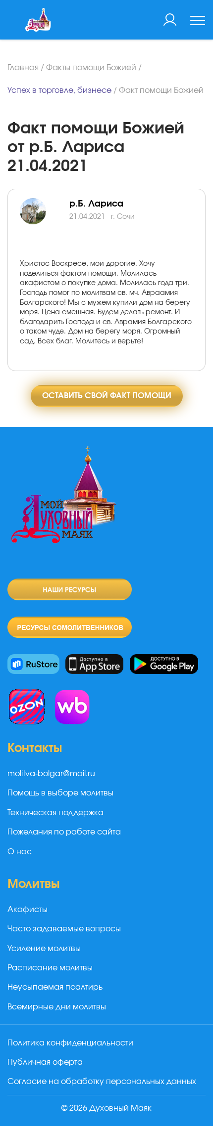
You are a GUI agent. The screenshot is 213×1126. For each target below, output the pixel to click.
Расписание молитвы (50, 968)
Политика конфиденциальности (70, 1043)
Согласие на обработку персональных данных (101, 1081)
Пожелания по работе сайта (64, 832)
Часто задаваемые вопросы (64, 929)
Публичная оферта (45, 1062)
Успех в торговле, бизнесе (59, 90)
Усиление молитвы (44, 949)
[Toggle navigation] (198, 21)
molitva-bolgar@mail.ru (51, 774)
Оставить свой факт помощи (106, 396)
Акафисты (27, 910)
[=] (44, 223)
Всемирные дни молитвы (56, 1007)
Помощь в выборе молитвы (60, 793)
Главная (23, 68)
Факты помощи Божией (91, 68)
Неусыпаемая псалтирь (55, 987)
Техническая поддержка (55, 813)
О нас (19, 852)
